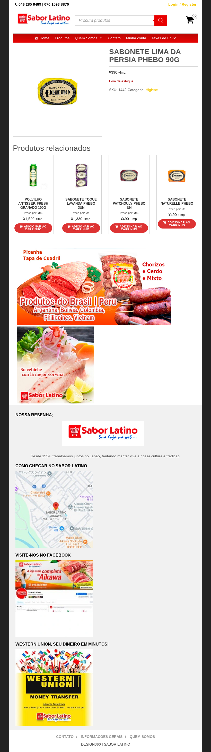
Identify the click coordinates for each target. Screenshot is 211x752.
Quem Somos (86, 38)
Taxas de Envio (164, 38)
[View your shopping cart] (190, 21)
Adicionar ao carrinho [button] (35, 228)
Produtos (62, 38)
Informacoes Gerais (101, 737)
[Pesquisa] (160, 20)
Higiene (152, 90)
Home (44, 38)
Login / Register (182, 4)
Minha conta (136, 38)
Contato (114, 38)
